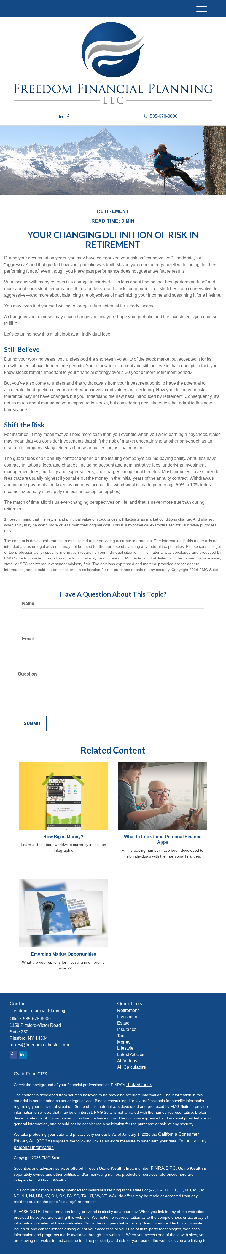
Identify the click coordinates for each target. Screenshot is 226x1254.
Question (27, 674)
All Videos (127, 1061)
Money (123, 1042)
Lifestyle (125, 1048)
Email (28, 638)
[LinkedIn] (61, 117)
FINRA (157, 1168)
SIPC (170, 1168)
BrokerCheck (139, 1084)
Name (28, 603)
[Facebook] (68, 117)
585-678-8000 (163, 116)
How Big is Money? (63, 836)
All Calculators (131, 1067)
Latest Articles (130, 1054)
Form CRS (36, 1073)
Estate (123, 1023)
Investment (127, 1016)
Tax (120, 1035)
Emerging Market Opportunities (63, 954)
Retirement (128, 1010)
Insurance (126, 1029)
